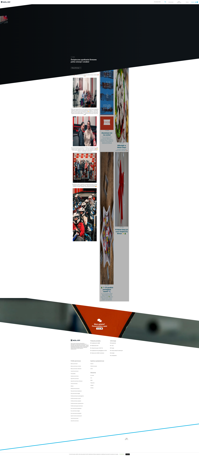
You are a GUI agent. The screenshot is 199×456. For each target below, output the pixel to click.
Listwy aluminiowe (74, 383)
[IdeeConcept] (126, 438)
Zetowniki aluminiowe (75, 420)
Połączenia (92, 382)
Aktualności (113, 343)
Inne (91, 377)
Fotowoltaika (73, 373)
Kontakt (99, 328)
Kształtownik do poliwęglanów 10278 (99, 350)
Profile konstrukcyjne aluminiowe (77, 405)
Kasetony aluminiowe (75, 376)
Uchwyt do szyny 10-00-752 (97, 348)
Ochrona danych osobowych (117, 350)
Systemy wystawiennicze (179, 2)
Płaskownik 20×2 (94, 345)
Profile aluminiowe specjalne (76, 400)
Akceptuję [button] (127, 454)
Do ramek (92, 375)
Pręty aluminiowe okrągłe (75, 393)
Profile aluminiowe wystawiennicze (77, 403)
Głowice (91, 363)
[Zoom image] (85, 92)
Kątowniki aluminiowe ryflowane (76, 381)
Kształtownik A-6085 (95, 343)
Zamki (91, 368)
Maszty (72, 386)
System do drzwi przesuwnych (76, 415)
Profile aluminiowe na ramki (76, 398)
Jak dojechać (114, 355)
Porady (112, 348)
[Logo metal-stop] (5, 2)
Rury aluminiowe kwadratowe (76, 408)
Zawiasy (91, 387)
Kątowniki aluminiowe (75, 378)
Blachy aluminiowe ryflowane (76, 368)
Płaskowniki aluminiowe (75, 388)
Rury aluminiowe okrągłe (75, 410)
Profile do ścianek (93, 366)
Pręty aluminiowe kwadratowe (76, 391)
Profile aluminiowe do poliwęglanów (77, 395)
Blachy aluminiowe (74, 363)
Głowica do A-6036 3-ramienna (97, 353)
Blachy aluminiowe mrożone (76, 366)
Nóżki (91, 380)
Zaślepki (91, 385)
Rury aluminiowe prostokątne (76, 413)
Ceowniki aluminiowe (74, 371)
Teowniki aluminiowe (74, 418)
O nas (112, 345)
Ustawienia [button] (121, 454)
